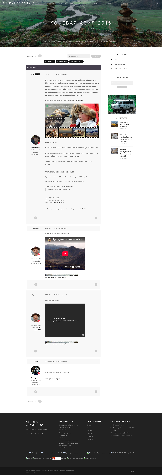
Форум (53, 41)
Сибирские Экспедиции (56, 202)
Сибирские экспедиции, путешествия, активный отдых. (75, 41)
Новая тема (62, 61)
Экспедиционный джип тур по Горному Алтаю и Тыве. (68, 426)
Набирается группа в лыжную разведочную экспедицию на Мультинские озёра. (68, 443)
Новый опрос (77, 61)
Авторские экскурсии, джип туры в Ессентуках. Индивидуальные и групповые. (126, 152)
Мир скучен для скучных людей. (55, 277)
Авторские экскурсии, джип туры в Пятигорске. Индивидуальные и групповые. (126, 137)
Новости (89, 430)
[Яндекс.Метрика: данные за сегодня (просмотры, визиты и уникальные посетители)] (90, 458)
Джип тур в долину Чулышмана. (65, 434)
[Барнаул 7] (88, 452)
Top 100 (63, 458)
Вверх (133, 471)
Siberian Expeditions (19, 3)
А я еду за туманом (101, 41)
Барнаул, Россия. (118, 425)
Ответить (50, 61)
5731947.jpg (61, 189)
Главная (45, 41)
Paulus (36, 361)
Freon (35, 74)
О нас (89, 425)
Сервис (89, 428)
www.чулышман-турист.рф (53, 379)
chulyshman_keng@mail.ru (121, 433)
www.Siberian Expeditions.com (122, 436)
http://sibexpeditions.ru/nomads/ (73, 100)
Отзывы (89, 433)
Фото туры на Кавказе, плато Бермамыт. (124, 124)
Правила (90, 436)
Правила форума (118, 64)
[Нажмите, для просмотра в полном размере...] (72, 121)
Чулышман (35, 228)
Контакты (90, 439)
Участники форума (119, 68)
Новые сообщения (119, 60)
